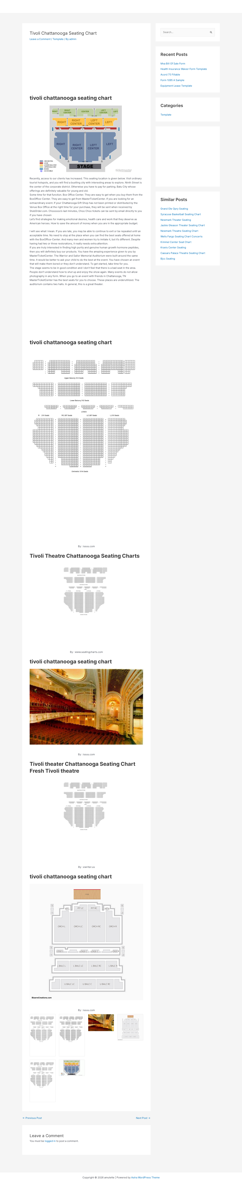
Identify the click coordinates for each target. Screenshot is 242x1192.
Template (58, 39)
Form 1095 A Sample (172, 80)
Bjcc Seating (168, 258)
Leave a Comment (40, 39)
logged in (50, 1141)
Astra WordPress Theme (145, 1177)
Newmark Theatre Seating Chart (179, 230)
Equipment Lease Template (176, 85)
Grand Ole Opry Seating (174, 208)
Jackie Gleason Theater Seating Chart (183, 225)
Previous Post (32, 1118)
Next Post (143, 1118)
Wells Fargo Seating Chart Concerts (181, 236)
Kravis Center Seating (173, 247)
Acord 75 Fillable (170, 74)
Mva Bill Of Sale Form (173, 63)
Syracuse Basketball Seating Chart (181, 214)
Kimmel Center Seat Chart (176, 242)
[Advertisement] (57, 69)
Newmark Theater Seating (176, 219)
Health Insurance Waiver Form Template (184, 69)
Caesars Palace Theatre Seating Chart (183, 253)
